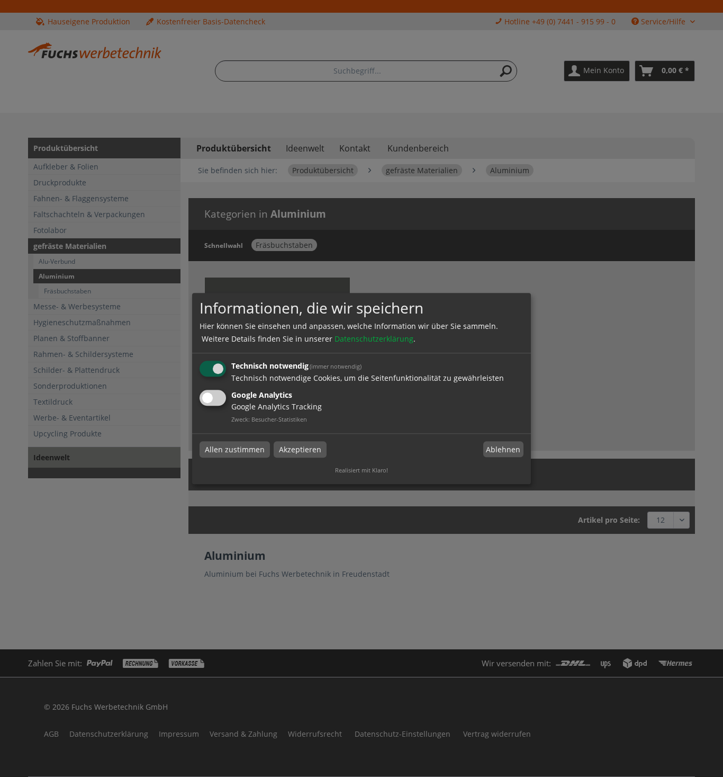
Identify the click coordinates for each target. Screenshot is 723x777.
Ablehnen (503, 449)
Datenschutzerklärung (374, 339)
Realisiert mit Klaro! (361, 470)
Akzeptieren (300, 449)
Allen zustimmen (235, 449)
